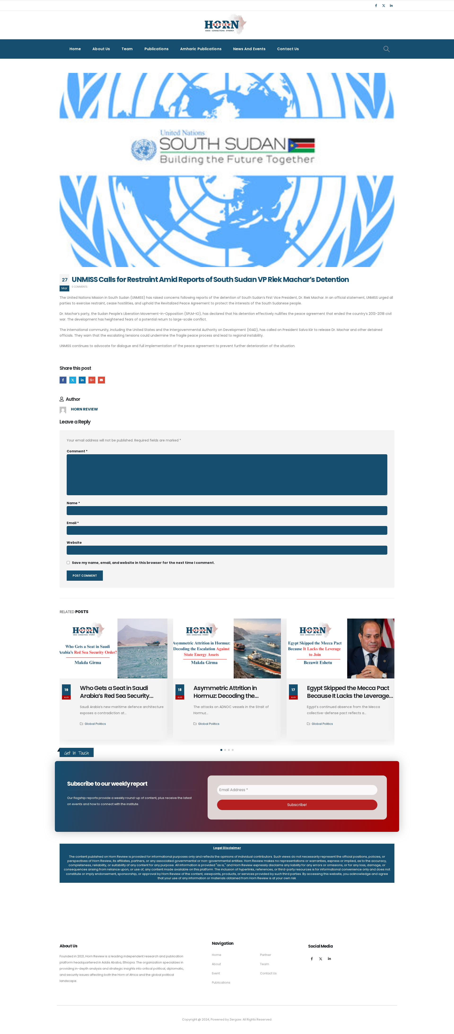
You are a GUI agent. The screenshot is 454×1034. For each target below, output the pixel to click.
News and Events (249, 48)
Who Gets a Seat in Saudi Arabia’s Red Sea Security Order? (114, 696)
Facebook (63, 380)
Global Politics (95, 724)
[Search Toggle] (386, 49)
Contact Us (288, 48)
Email (101, 380)
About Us (101, 48)
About (216, 964)
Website (74, 542)
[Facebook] (376, 5)
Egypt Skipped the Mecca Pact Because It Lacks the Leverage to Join (348, 696)
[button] (221, 750)
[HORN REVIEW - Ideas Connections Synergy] (224, 25)
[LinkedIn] (391, 5)
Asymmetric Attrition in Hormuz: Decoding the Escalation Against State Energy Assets (236, 699)
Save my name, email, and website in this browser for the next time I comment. (143, 562)
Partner (265, 955)
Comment (77, 451)
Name (73, 503)
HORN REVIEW (84, 409)
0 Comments (79, 287)
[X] (383, 5)
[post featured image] (113, 648)
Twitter (72, 380)
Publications (156, 48)
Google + (91, 380)
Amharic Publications (201, 48)
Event (216, 973)
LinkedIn (82, 380)
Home (75, 48)
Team (127, 48)
